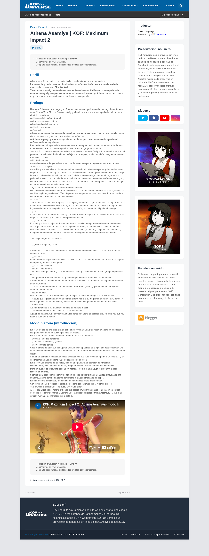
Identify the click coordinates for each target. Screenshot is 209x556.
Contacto (179, 534)
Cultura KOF (129, 5)
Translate (162, 34)
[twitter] (143, 118)
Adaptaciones (151, 5)
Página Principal (38, 27)
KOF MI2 (60, 480)
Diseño (89, 5)
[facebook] (154, 118)
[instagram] (175, 118)
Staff (58, 5)
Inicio (124, 534)
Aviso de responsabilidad (38, 14)
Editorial (73, 5)
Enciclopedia (107, 5)
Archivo (170, 5)
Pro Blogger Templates (37, 534)
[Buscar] (181, 5)
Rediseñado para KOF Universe (67, 534)
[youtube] (164, 118)
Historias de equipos (60, 27)
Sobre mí (135, 534)
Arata (57, 14)
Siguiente (123, 492)
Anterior (31, 492)
